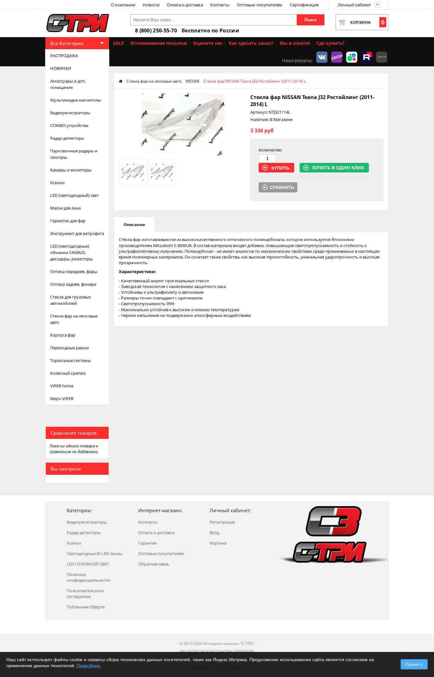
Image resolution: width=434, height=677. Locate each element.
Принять (414, 664)
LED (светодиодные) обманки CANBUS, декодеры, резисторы (71, 252)
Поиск (310, 19)
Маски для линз (65, 208)
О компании (123, 5)
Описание (134, 224)
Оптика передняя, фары (73, 271)
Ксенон (57, 182)
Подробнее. (89, 665)
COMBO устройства (69, 125)
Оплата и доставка (185, 5)
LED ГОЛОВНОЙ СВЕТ (88, 564)
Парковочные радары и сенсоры (73, 154)
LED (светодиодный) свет (74, 195)
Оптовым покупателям (259, 5)
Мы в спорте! (295, 43)
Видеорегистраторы (70, 113)
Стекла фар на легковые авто (74, 319)
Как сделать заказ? (251, 43)
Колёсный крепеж (68, 373)
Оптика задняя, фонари (73, 284)
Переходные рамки (69, 348)
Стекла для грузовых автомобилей (70, 300)
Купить (280, 168)
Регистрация (222, 522)
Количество (270, 150)
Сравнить (282, 187)
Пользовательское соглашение (85, 593)
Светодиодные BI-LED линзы (94, 553)
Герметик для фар (67, 221)
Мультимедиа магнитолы (75, 100)
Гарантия (147, 543)
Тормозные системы (70, 360)
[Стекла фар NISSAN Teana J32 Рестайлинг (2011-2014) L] (183, 154)
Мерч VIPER (61, 398)
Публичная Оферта (86, 607)
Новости (151, 5)
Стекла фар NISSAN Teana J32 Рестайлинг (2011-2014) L (254, 81)
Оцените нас (207, 43)
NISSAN (192, 81)
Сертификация (304, 5)
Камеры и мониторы (71, 170)
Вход (214, 532)
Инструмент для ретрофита (77, 233)
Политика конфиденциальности (88, 577)
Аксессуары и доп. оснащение (68, 84)
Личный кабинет (354, 5)
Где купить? (330, 43)
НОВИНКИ (60, 68)
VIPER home (61, 386)
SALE (118, 43)
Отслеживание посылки (158, 43)
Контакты (219, 5)
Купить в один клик (338, 167)
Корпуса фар (62, 335)
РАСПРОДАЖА (64, 55)
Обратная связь (153, 564)
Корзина (367, 22)
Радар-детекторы (67, 138)
